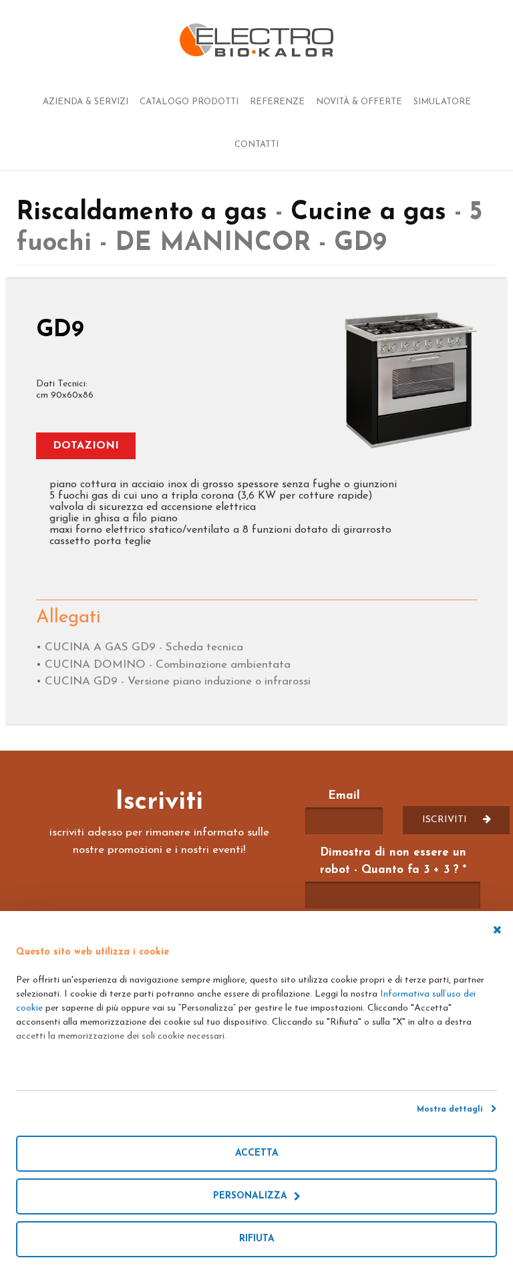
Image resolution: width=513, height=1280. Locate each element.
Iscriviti (446, 820)
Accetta (257, 1153)
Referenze (277, 102)
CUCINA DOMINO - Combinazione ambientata (168, 664)
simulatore (442, 102)
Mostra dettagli (454, 1110)
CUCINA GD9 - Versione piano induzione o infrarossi (178, 681)
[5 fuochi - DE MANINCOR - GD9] (411, 381)
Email (344, 795)
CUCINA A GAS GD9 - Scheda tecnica (144, 647)
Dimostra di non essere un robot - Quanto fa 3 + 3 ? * (393, 861)
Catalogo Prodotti (189, 102)
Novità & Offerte (359, 102)
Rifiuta (257, 1239)
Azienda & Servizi (85, 102)
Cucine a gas (368, 213)
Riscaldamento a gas (145, 213)
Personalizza (253, 1196)
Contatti (256, 144)
